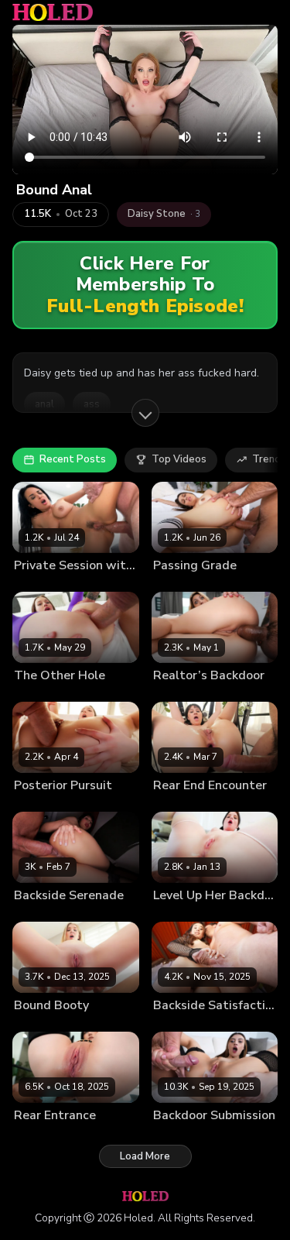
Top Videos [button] (179, 459)
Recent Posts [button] (72, 459)
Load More (145, 1156)
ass (92, 404)
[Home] (52, 12)
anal (44, 404)
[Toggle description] (145, 413)
